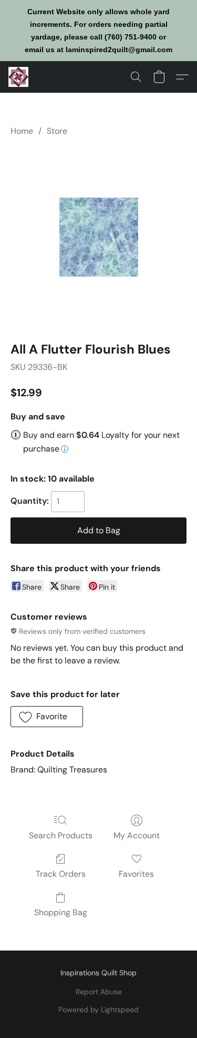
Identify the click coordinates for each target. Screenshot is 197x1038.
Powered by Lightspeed (98, 1009)
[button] (18, 77)
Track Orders (61, 873)
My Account (136, 835)
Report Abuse (99, 991)
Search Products (60, 835)
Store (57, 130)
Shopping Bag (60, 912)
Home (22, 130)
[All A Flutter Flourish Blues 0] (98, 237)
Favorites (136, 873)
